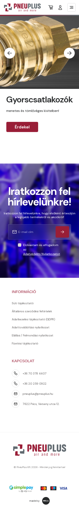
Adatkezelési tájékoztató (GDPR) (33, 319)
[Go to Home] (19, 7)
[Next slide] (69, 53)
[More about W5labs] (46, 501)
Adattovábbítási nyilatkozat (30, 327)
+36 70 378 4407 (35, 373)
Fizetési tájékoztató (25, 343)
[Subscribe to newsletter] (62, 232)
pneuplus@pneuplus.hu (38, 394)
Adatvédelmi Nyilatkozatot (41, 254)
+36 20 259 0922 (35, 383)
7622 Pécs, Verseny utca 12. (41, 404)
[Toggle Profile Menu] (60, 7)
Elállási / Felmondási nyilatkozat (32, 335)
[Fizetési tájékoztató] (39, 489)
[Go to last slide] (9, 53)
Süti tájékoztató (23, 303)
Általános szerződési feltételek (32, 311)
